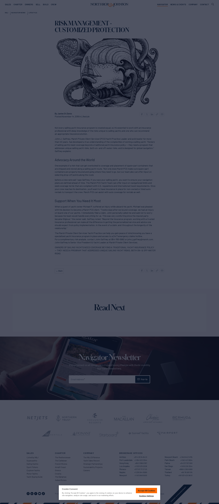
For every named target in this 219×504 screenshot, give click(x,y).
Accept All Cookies (146, 490)
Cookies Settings (146, 496)
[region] (109, 492)
